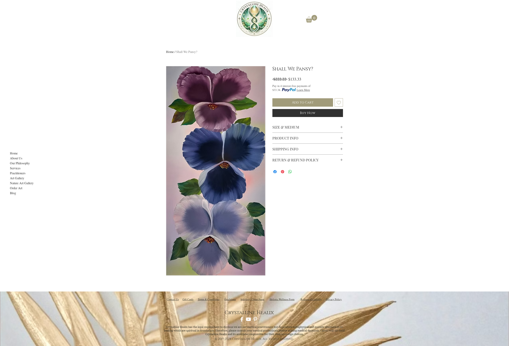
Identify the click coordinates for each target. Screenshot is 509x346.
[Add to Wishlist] (339, 102)
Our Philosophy (20, 163)
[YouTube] (248, 319)
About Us (16, 158)
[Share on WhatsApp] (290, 171)
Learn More (303, 90)
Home (14, 153)
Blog (13, 193)
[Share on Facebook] (275, 171)
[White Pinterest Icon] (255, 319)
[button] (311, 18)
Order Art (16, 188)
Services (15, 168)
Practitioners (17, 173)
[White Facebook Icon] (242, 319)
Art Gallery (17, 178)
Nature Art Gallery (22, 183)
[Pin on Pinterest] (282, 171)
